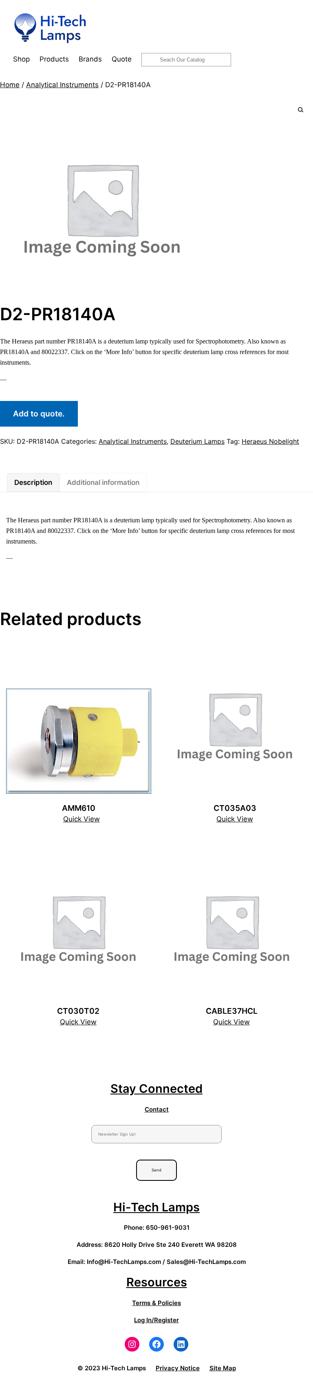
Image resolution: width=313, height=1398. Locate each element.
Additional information (103, 482)
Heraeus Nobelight (270, 441)
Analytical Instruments (62, 85)
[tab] (33, 482)
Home (10, 85)
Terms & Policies (156, 1303)
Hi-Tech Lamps (156, 1207)
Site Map (222, 1368)
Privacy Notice (178, 1368)
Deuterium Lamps (197, 441)
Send (156, 1170)
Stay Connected (156, 1088)
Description (33, 482)
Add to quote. (39, 413)
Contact (157, 1109)
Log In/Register (156, 1320)
